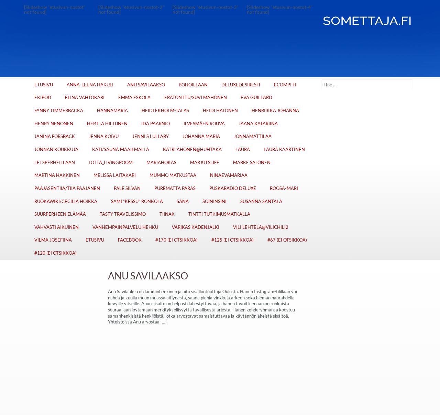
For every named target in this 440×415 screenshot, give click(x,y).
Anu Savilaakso (146, 84)
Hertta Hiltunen (107, 123)
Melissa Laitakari (115, 175)
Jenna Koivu (104, 136)
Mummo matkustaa (173, 175)
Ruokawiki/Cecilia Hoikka (65, 201)
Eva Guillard (256, 97)
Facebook (130, 240)
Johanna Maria (201, 136)
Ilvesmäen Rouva (204, 123)
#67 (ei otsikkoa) (287, 240)
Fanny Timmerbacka (58, 110)
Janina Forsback (54, 136)
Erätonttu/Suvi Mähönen (195, 97)
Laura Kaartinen (284, 149)
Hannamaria (112, 110)
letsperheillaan (54, 162)
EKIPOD (42, 97)
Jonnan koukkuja (56, 149)
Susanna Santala (261, 201)
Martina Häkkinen (57, 175)
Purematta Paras (175, 188)
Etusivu (43, 84)
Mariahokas (161, 162)
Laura (242, 149)
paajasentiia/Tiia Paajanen (67, 188)
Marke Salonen (252, 162)
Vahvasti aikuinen (56, 227)
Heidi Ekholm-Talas (165, 110)
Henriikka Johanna (275, 110)
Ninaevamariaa (229, 175)
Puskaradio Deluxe (232, 188)
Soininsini (214, 201)
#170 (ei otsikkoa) (176, 240)
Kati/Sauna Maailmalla (120, 149)
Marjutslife (204, 162)
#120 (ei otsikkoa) (55, 253)
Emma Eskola (134, 97)
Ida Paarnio (155, 123)
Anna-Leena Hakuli (90, 84)
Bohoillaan (193, 84)
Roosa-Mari (284, 188)
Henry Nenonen (53, 123)
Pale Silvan (127, 188)
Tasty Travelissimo (123, 214)
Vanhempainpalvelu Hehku (125, 227)
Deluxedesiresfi (240, 84)
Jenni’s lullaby (150, 136)
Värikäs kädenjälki (195, 227)
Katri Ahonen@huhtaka (192, 149)
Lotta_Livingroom (111, 162)
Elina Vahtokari (84, 97)
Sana (183, 201)
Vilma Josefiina (53, 240)
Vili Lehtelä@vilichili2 (260, 227)
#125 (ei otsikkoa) (232, 240)
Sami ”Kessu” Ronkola (137, 201)
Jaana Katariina (258, 123)
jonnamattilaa (253, 136)
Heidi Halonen (220, 110)
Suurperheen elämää (60, 214)
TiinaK (167, 214)
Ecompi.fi (285, 84)
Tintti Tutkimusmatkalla (219, 214)
